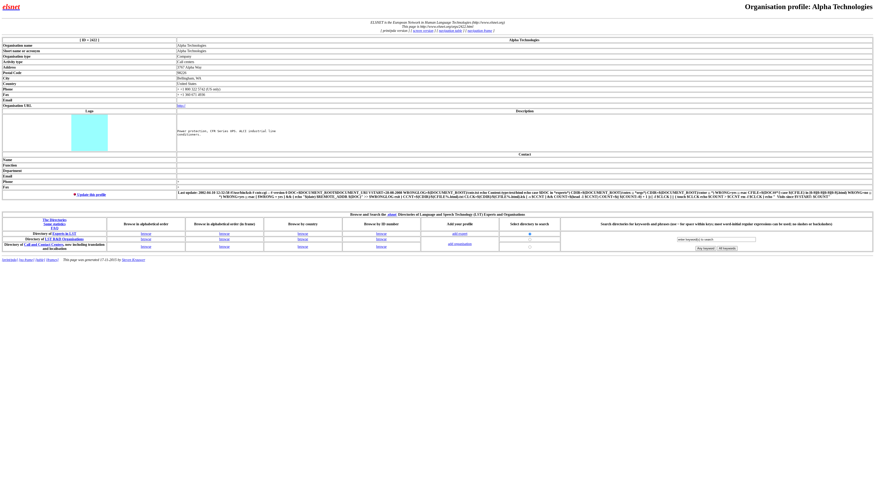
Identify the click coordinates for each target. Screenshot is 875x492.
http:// (181, 106)
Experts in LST (64, 234)
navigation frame (480, 31)
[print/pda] (10, 260)
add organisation (460, 244)
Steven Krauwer (133, 260)
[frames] (52, 260)
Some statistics (55, 224)
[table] (40, 260)
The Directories (55, 220)
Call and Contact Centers (43, 244)
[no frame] (26, 260)
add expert (459, 234)
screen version (423, 31)
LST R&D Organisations (64, 239)
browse (146, 234)
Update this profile (91, 195)
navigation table (450, 31)
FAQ (54, 228)
